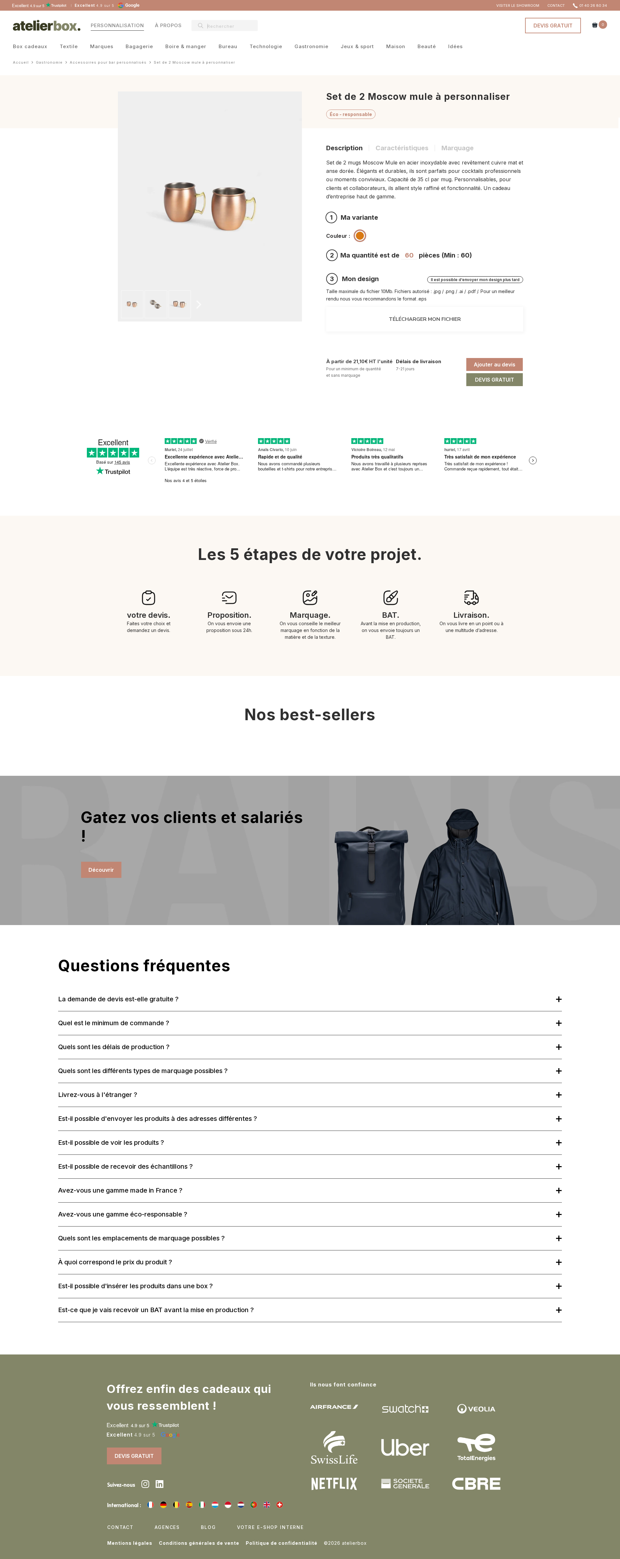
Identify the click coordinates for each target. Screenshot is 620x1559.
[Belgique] (176, 1504)
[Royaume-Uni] (267, 1504)
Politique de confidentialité (281, 1543)
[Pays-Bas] (241, 1504)
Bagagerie (139, 47)
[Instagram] (145, 1485)
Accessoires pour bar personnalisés (108, 62)
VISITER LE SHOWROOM (517, 5)
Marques (101, 47)
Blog (208, 1527)
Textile (69, 47)
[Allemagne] (163, 1504)
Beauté (427, 47)
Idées (455, 47)
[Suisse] (279, 1504)
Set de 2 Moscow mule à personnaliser (194, 62)
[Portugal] (254, 1504)
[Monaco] (228, 1504)
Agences (167, 1527)
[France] (150, 1504)
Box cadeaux (30, 47)
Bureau (228, 47)
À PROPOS (168, 25)
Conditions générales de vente (199, 1543)
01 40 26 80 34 (593, 5)
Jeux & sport (357, 47)
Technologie (266, 47)
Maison (395, 47)
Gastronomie (311, 47)
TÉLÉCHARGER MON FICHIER (425, 319)
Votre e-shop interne (270, 1527)
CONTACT (556, 5)
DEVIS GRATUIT (553, 25)
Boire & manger (185, 47)
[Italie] (202, 1504)
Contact (120, 1527)
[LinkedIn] (159, 1485)
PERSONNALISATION (117, 25)
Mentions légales (129, 1543)
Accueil (21, 62)
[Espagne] (189, 1504)
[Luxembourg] (215, 1504)
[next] (198, 304)
